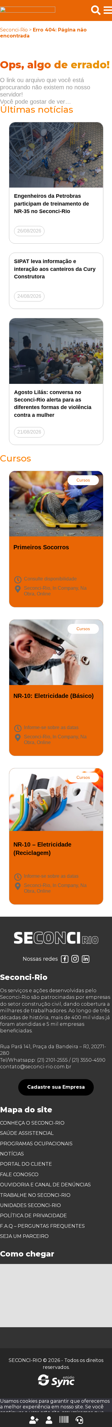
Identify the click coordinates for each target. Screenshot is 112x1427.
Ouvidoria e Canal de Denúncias (45, 1185)
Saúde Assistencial (26, 1133)
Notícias (12, 1154)
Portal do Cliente (26, 1164)
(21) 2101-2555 (52, 1060)
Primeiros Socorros (41, 547)
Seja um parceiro (24, 1236)
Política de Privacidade (33, 1215)
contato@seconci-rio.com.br (35, 1067)
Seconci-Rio (14, 30)
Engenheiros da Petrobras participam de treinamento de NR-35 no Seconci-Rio (51, 203)
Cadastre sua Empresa (56, 1087)
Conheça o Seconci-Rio (32, 1123)
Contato (79, 1420)
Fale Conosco (19, 1174)
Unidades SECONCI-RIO (30, 1205)
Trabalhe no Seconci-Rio (35, 1195)
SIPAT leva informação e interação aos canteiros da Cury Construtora (55, 268)
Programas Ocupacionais (36, 1144)
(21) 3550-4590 (88, 1060)
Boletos (63, 1419)
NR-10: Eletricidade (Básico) (53, 696)
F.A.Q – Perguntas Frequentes (42, 1226)
